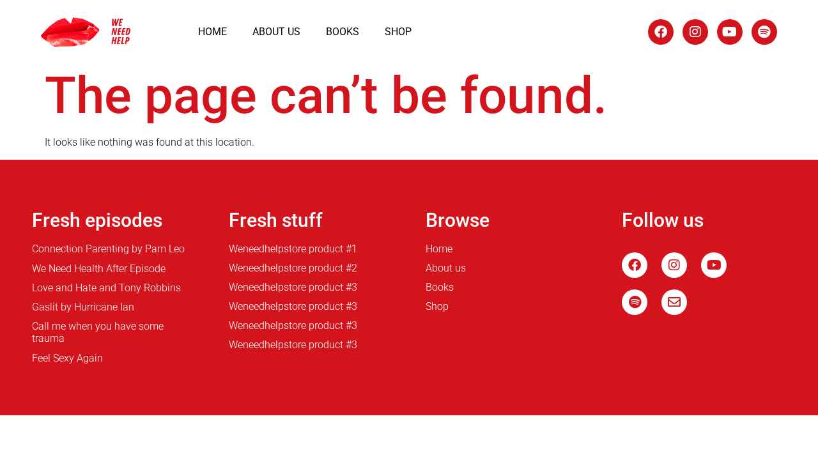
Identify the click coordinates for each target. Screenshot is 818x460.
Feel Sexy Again (67, 358)
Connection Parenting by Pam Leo (108, 249)
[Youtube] (730, 32)
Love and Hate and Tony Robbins (106, 288)
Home (212, 32)
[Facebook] (661, 32)
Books (342, 32)
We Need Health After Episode (99, 269)
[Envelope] (674, 302)
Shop (398, 32)
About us (276, 32)
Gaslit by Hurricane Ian (83, 307)
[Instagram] (695, 32)
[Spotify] (764, 32)
